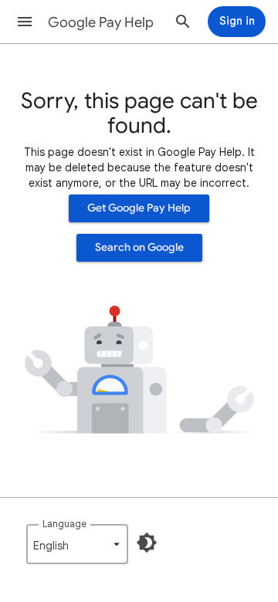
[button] (24, 21)
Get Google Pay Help (139, 208)
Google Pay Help (101, 22)
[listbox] (77, 544)
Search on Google (139, 247)
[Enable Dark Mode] (146, 542)
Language (64, 523)
